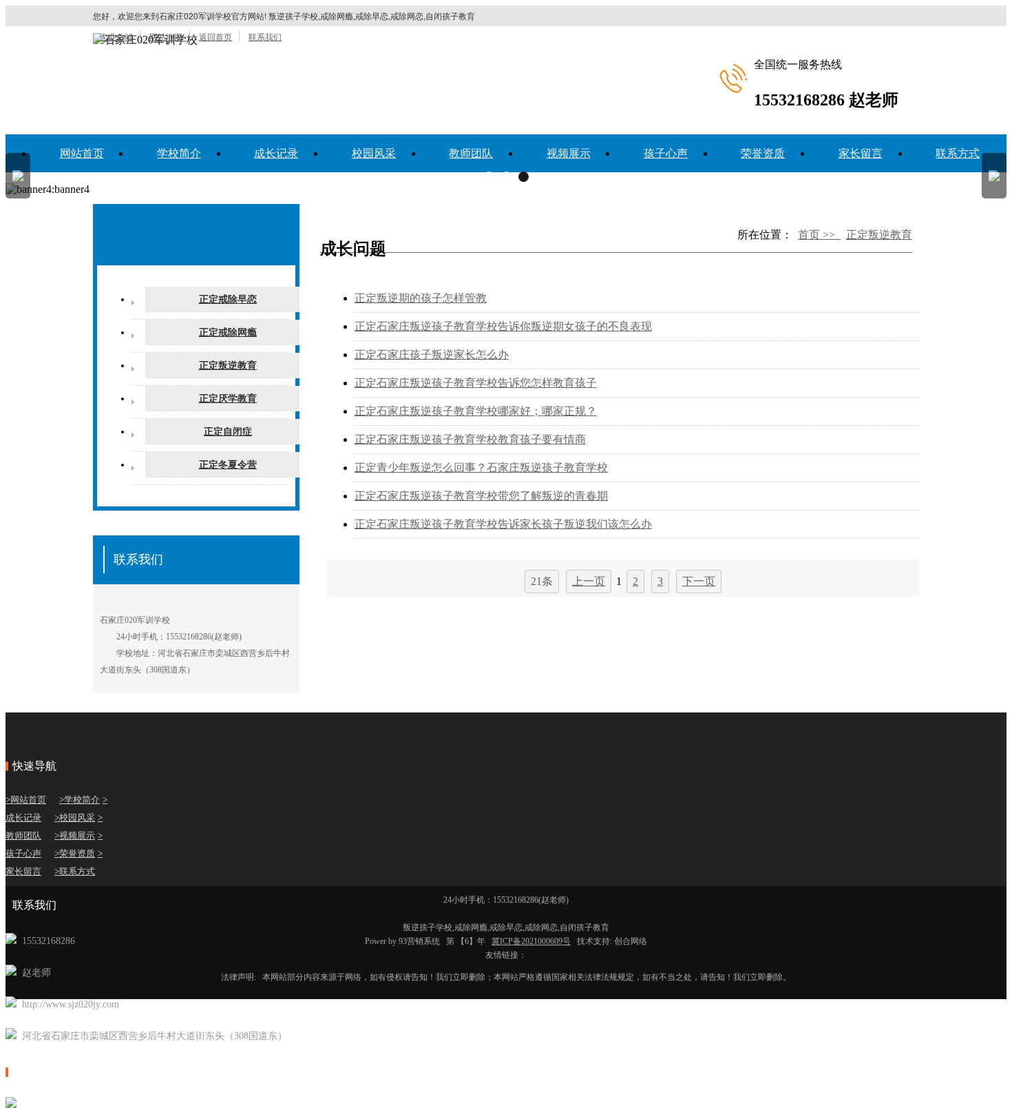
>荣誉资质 (74, 853)
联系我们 (265, 36)
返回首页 (215, 36)
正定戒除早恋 (228, 299)
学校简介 (179, 153)
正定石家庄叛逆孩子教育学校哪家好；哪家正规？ (476, 411)
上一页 (588, 581)
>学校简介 (79, 799)
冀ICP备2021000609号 (531, 941)
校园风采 (374, 153)
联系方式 (958, 153)
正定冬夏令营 (228, 465)
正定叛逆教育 (228, 365)
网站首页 (82, 153)
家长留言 (861, 153)
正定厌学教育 (228, 398)
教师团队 (471, 153)
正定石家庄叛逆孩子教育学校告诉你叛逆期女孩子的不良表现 (503, 326)
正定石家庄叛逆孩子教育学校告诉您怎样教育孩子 (476, 383)
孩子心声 (666, 153)
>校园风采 (74, 817)
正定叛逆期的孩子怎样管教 (421, 298)
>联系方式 (74, 871)
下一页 (698, 581)
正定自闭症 (228, 432)
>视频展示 (74, 835)
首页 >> (819, 234)
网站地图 (165, 36)
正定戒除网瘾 (228, 332)
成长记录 (276, 153)
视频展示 (569, 153)
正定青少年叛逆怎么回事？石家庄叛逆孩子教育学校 (481, 467)
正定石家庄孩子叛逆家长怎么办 (432, 354)
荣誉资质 (763, 153)
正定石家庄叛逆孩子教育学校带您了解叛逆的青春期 (481, 496)
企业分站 (116, 36)
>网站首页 (26, 799)
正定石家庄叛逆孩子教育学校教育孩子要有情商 (470, 439)
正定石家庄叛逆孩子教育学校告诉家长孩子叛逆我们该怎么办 (503, 524)
